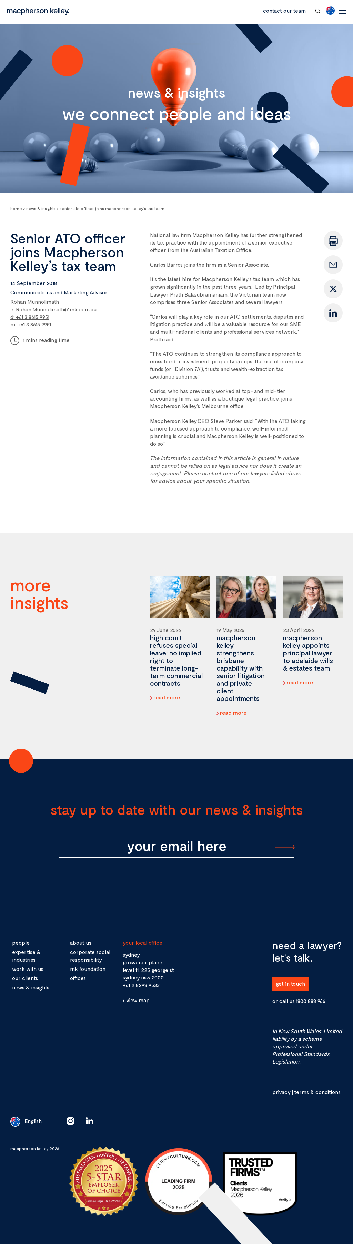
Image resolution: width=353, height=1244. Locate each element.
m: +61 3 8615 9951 (30, 324)
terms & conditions (317, 1092)
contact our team (284, 10)
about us (80, 942)
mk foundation (87, 968)
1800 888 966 (310, 1000)
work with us (27, 968)
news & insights (30, 987)
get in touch (290, 983)
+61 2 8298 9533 (141, 985)
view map (138, 1000)
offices (78, 978)
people (21, 942)
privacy (281, 1092)
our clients (25, 978)
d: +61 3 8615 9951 (29, 316)
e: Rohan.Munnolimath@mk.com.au (53, 309)
